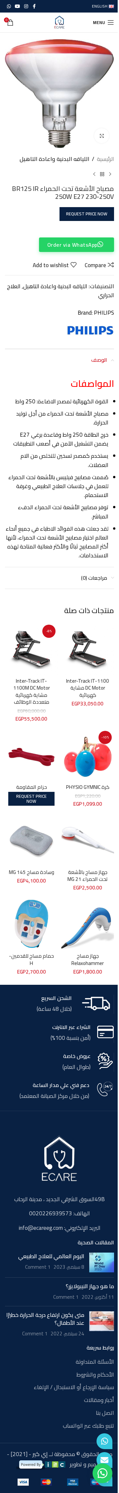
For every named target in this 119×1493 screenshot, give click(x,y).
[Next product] (94, 174)
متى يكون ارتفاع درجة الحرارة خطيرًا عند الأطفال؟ (45, 1319)
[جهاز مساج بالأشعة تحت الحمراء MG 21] (87, 840)
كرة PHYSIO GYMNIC (87, 787)
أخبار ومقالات (99, 1400)
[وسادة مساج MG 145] (31, 840)
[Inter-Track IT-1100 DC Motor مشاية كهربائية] (87, 648)
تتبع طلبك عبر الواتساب (88, 1426)
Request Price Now (86, 214)
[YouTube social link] (17, 6)
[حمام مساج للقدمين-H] (31, 923)
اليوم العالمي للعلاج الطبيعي (51, 1256)
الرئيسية (105, 159)
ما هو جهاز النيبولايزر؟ (90, 1286)
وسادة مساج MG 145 (31, 872)
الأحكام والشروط (95, 1375)
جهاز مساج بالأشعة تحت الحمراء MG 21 (87, 875)
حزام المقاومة (31, 787)
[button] (102, 1473)
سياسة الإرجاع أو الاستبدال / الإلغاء (74, 1387)
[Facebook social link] (34, 6)
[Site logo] (59, 21)
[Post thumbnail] (101, 1262)
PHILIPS (104, 312)
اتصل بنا (105, 1413)
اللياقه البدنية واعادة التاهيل (54, 159)
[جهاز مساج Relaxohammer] (87, 923)
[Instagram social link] (26, 6)
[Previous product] (110, 174)
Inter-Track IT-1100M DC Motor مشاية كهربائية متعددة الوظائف (31, 691)
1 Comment (38, 1267)
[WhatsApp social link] (9, 6)
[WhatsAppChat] (104, 1441)
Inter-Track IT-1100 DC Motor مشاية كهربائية (87, 688)
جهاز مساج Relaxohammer (87, 959)
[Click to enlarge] (101, 135)
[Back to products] (102, 174)
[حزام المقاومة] (31, 755)
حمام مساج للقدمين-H (31, 959)
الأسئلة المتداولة (95, 1362)
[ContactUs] (104, 1460)
